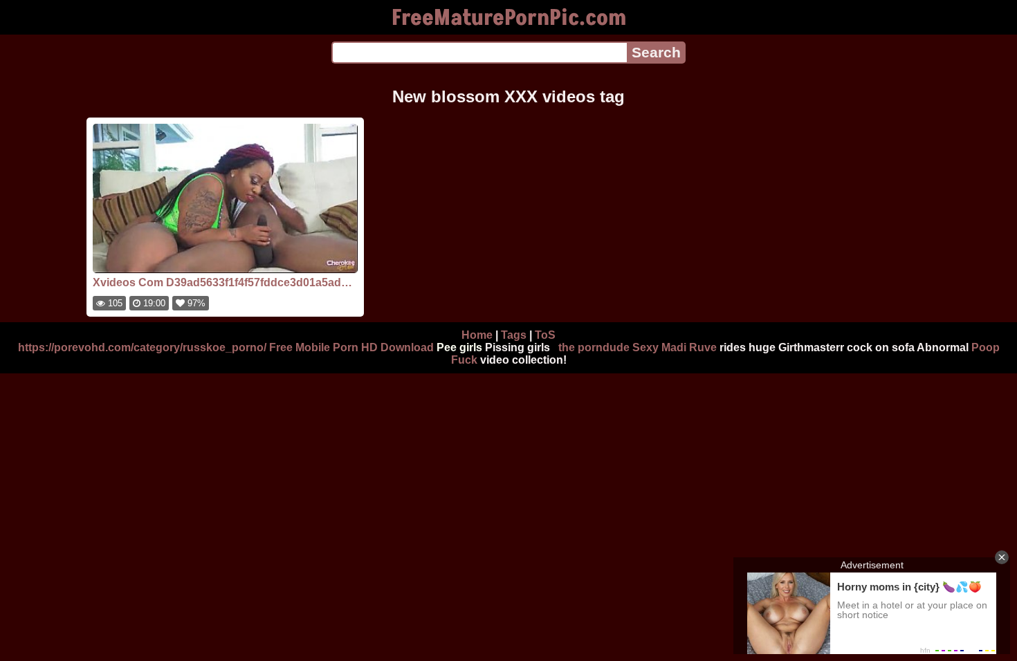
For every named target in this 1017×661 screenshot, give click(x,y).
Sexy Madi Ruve (674, 347)
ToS (545, 335)
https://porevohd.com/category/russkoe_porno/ (142, 347)
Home (477, 335)
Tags (513, 335)
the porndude (594, 347)
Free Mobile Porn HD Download (351, 347)
